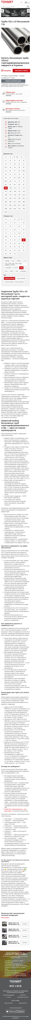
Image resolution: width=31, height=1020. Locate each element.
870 (6, 212)
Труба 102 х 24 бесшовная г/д (13, 936)
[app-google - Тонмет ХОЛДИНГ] (10, 1011)
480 (24, 205)
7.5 (6, 229)
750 (24, 209)
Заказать (24, 924)
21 (6, 160)
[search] (28, 6)
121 (19, 188)
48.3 (23, 171)
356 (19, 202)
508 (6, 209)
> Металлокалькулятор (15, 1008)
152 (19, 191)
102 (6, 188)
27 (10, 164)
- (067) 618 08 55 (8, 1003)
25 (23, 160)
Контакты (23, 995)
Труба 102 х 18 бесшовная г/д (13, 923)
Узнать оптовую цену (13, 81)
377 (6, 205)
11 (10, 233)
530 (10, 209)
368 (24, 202)
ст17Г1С (15, 268)
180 (15, 195)
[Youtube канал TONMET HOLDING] (13, 986)
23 (14, 160)
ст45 (16, 271)
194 (19, 195)
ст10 (24, 261)
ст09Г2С (18, 261)
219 (6, 198)
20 (21, 157)
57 (10, 178)
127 (24, 188)
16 (10, 157)
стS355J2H (23, 271)
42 (6, 171)
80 (6, 184)
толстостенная (9, 278)
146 (15, 191)
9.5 (23, 229)
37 (23, 247)
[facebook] (18, 986)
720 (19, 209)
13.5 (6, 236)
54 (19, 174)
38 (19, 167)
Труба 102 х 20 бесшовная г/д (13, 929)
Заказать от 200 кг (21, 70)
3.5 (15, 223)
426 (15, 205)
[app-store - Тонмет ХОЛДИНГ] (20, 1011)
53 (14, 174)
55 (23, 174)
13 (23, 233)
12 (14, 233)
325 (24, 198)
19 (10, 240)
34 (10, 167)
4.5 (23, 223)
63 (23, 178)
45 (10, 171)
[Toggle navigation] (3, 6)
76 (23, 181)
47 (14, 171)
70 (14, 181)
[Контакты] (21, 2)
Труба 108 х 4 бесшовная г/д (13, 942)
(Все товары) (5, 917)
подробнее (8, 95)
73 (19, 181)
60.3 (19, 178)
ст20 (21, 268)
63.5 (6, 181)
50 (6, 174)
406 (10, 205)
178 (10, 195)
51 (10, 174)
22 (10, 160)
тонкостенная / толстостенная (14, 282)
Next (29, 11)
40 (23, 167)
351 (15, 202)
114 (15, 188)
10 (6, 233)
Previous (2, 11)
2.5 (15, 219)
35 (14, 247)
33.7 (6, 167)
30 (19, 164)
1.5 (6, 219)
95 (23, 184)
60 (14, 178)
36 (14, 167)
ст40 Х (11, 271)
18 (6, 240)
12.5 (19, 233)
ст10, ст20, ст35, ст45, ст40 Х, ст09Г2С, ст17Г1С (13, 264)
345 (10, 202)
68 (10, 181)
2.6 (6, 223)
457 (19, 205)
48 (19, 171)
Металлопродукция (8, 995)
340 (6, 202)
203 (24, 195)
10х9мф (7, 261)
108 (10, 188)
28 (14, 164)
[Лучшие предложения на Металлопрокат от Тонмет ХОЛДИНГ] (7, 2)
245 (10, 198)
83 (14, 184)
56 (6, 178)
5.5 (10, 226)
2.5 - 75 (20, 219)
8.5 (15, 229)
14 (6, 157)
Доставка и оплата (23, 997)
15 (14, 236)
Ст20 (12, 261)
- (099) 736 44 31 (22, 1003)
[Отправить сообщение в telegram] (15, 986)
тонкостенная (20, 278)
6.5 (19, 226)
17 (23, 236)
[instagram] (20, 986)
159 (24, 191)
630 (15, 209)
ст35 (6, 271)
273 (15, 198)
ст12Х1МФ (8, 268)
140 (10, 191)
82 (10, 184)
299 (19, 198)
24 (19, 160)
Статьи (9, 997)
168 (6, 195)
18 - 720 (16, 157)
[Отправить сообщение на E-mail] (11, 986)
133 (6, 191)
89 (19, 184)
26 (6, 164)
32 (23, 164)
